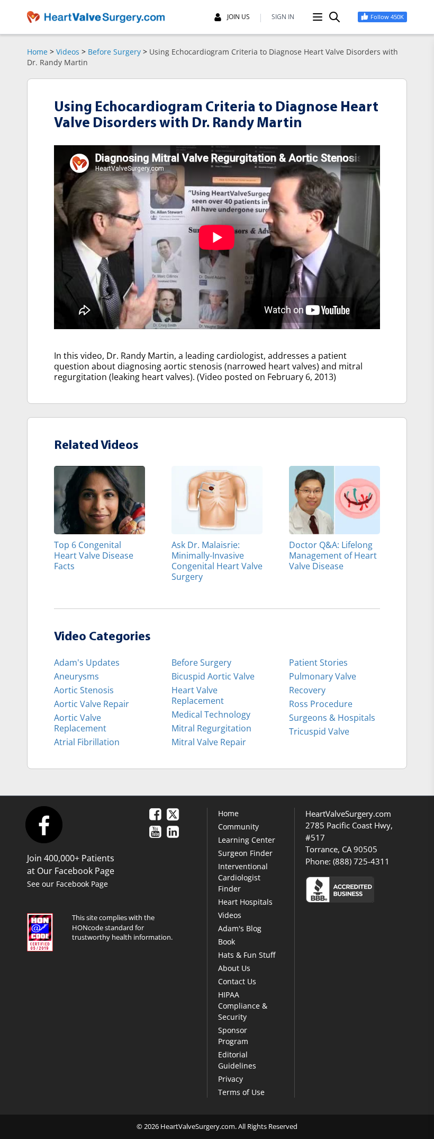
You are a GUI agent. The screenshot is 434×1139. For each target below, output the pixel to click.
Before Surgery (114, 52)
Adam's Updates (87, 662)
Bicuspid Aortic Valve (213, 676)
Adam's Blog (239, 928)
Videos (67, 52)
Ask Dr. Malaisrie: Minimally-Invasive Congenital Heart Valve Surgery (217, 560)
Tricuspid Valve (319, 731)
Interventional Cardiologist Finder (243, 877)
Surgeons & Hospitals (332, 717)
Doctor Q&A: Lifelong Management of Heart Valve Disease (333, 555)
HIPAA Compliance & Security (242, 1006)
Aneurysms (76, 676)
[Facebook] (44, 824)
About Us (234, 968)
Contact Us (237, 981)
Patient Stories (318, 662)
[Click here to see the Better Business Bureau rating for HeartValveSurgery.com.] (356, 889)
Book (226, 942)
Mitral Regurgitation (211, 728)
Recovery (307, 690)
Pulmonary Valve (322, 676)
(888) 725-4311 (361, 861)
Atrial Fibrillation (87, 742)
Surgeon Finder (245, 853)
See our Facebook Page (67, 884)
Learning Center (246, 840)
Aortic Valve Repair (91, 704)
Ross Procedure (320, 704)
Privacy (230, 1079)
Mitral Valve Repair (208, 742)
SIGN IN (283, 17)
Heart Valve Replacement (197, 695)
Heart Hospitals (245, 902)
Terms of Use (241, 1092)
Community (238, 827)
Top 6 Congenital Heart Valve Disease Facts (93, 555)
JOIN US (238, 17)
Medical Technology (210, 714)
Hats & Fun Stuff (246, 955)
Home (37, 52)
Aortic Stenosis (84, 690)
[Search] (334, 17)
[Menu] (317, 17)
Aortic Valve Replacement (80, 723)
